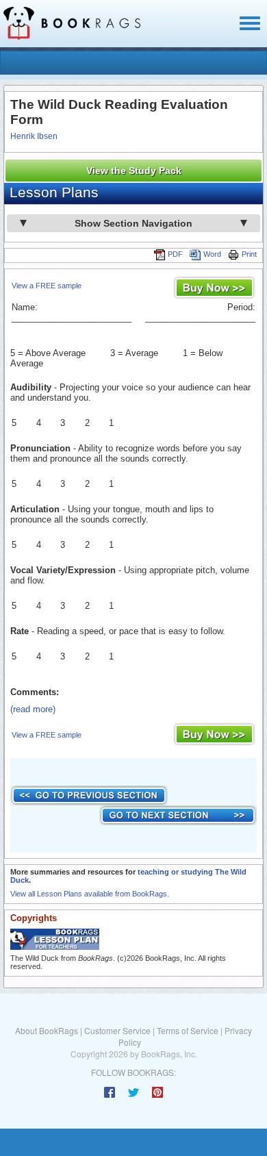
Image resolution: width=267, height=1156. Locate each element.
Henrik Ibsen (34, 136)
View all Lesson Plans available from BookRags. (89, 894)
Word (212, 254)
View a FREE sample (46, 285)
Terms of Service (187, 1030)
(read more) (32, 709)
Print (249, 254)
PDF (175, 254)
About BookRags (46, 1030)
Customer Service (117, 1030)
